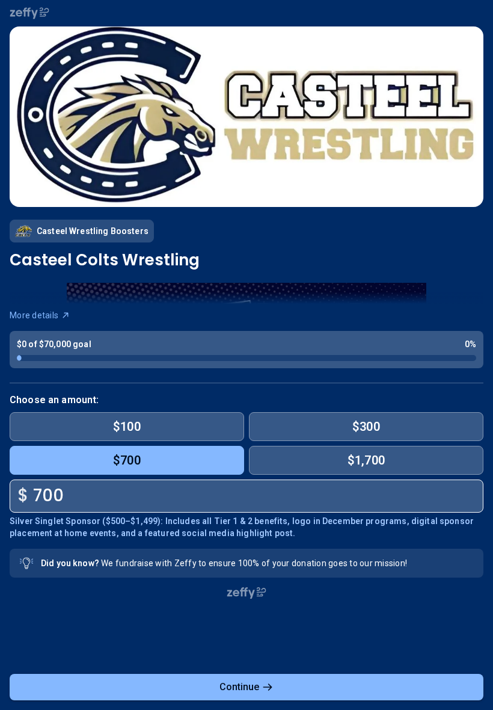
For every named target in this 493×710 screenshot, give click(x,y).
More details (34, 315)
